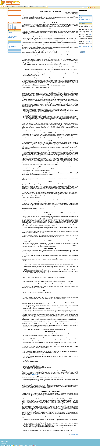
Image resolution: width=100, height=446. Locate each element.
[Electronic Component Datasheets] (28, 445)
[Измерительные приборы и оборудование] (6, 445)
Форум (26, 445)
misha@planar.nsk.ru (74, 434)
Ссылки (9, 39)
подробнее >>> (11, 13)
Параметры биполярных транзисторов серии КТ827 (85, 25)
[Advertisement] (13, 19)
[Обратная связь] (2, 7)
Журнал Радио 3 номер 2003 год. (84, 19)
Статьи (9, 47)
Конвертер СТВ (81, 17)
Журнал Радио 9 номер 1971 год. (85, 29)
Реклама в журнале (11, 37)
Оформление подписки (12, 36)
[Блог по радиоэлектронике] (10, 445)
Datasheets (30, 445)
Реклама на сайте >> (4, 441)
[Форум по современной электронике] (24, 445)
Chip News (10, 43)
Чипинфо (2, 8)
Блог (12, 445)
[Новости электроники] (19, 445)
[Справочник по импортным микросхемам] (13, 445)
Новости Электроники (12, 46)
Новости (9, 33)
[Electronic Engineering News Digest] (33, 445)
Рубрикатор (10, 38)
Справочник (16, 445)
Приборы (8, 445)
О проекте (10, 32)
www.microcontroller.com (34, 374)
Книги (9, 48)
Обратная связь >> (4, 443)
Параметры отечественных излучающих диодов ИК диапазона (85, 35)
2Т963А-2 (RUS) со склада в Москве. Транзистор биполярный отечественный (85, 42)
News (35, 445)
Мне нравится (81, 13)
